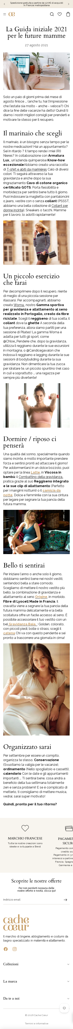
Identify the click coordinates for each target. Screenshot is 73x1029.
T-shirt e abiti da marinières (27, 169)
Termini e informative (36, 1023)
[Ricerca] (51, 14)
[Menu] (4, 14)
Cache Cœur (41, 1015)
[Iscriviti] (65, 900)
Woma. (19, 305)
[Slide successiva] (65, 845)
